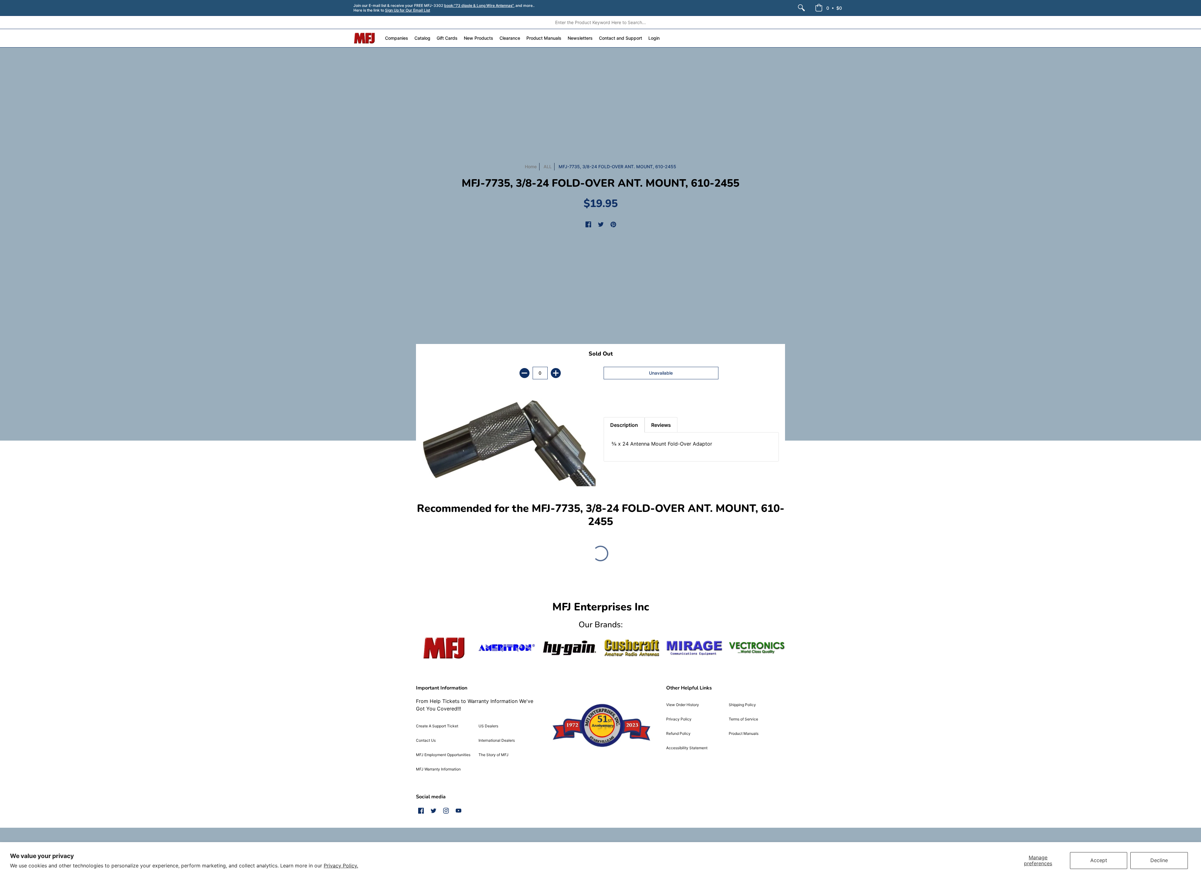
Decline (1159, 860)
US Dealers (488, 726)
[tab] (615, 401)
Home (531, 166)
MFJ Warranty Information (438, 769)
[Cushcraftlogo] (632, 648)
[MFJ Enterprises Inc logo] (364, 38)
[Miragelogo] (694, 647)
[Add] (556, 373)
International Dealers (497, 740)
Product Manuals (743, 733)
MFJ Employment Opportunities (443, 754)
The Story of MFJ (494, 754)
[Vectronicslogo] (757, 648)
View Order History (682, 704)
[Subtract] (524, 373)
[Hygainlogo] (569, 648)
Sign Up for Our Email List (407, 10)
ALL (548, 166)
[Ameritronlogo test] (507, 647)
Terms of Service (743, 719)
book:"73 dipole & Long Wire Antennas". (479, 5)
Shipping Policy (742, 704)
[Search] (801, 8)
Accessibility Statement (686, 747)
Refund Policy (678, 733)
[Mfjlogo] (444, 648)
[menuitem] (801, 8)
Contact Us (426, 740)
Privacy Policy (679, 719)
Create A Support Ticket (437, 726)
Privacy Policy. (341, 865)
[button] (828, 8)
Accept (1098, 860)
